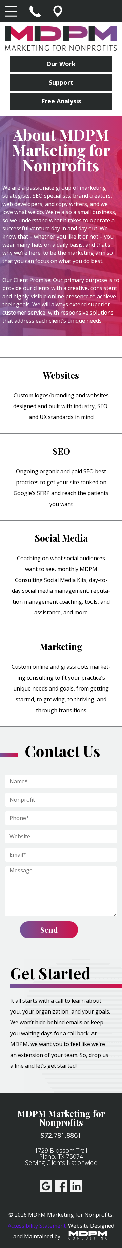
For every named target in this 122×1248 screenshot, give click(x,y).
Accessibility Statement (37, 1225)
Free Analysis (61, 101)
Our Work (61, 64)
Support (61, 82)
